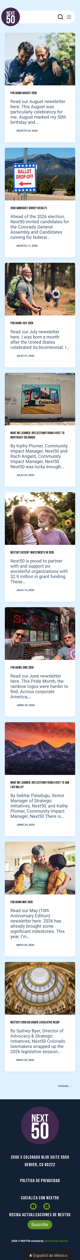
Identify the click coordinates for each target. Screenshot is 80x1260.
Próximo (63, 1086)
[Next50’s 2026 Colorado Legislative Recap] (40, 988)
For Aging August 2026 (23, 93)
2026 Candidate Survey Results (28, 208)
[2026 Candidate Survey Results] (40, 174)
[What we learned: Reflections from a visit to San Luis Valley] (40, 748)
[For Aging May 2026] (40, 868)
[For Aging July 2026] (40, 289)
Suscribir (40, 1224)
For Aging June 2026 (21, 668)
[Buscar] (60, 16)
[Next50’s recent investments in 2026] (40, 518)
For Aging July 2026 (21, 323)
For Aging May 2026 (21, 902)
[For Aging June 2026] (40, 633)
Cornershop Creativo (56, 1240)
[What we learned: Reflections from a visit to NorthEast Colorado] (40, 399)
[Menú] (69, 17)
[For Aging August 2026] (40, 59)
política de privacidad (40, 1180)
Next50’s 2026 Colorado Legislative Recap (35, 1022)
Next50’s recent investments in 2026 (32, 552)
